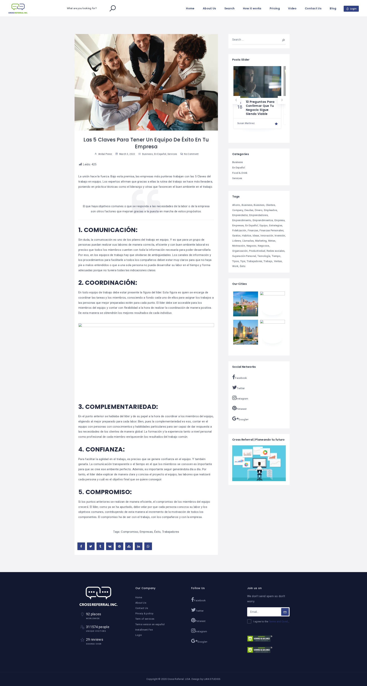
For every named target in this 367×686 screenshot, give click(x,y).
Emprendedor (240, 215)
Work (235, 266)
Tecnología (263, 256)
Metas (271, 240)
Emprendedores (258, 215)
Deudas (248, 210)
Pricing (275, 8)
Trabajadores (170, 531)
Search (229, 8)
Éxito (157, 531)
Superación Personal (244, 256)
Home (190, 8)
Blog (333, 8)
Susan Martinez (245, 123)
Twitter (241, 388)
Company (237, 210)
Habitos (246, 235)
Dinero (258, 210)
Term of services (144, 618)
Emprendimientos (263, 220)
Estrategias (275, 225)
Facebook (241, 378)
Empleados (270, 210)
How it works (252, 8)
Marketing (261, 240)
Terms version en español (150, 624)
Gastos (236, 235)
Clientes (270, 205)
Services (172, 154)
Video (292, 8)
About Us (209, 8)
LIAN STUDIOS (212, 679)
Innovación (267, 235)
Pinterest (241, 409)
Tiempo (276, 256)
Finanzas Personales (271, 230)
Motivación (238, 245)
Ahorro (236, 205)
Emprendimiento (241, 220)
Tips (242, 261)
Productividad (257, 250)
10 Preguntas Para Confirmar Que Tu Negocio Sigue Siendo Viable (259, 108)
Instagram (242, 398)
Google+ (243, 419)
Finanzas (253, 230)
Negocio (252, 245)
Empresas (146, 531)
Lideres (236, 240)
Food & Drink (240, 172)
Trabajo (268, 261)
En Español (160, 154)
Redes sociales (275, 250)
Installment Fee (144, 629)
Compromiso (129, 531)
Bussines (259, 205)
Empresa (279, 220)
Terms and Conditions (281, 621)
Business (147, 154)
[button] (236, 100)
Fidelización (239, 230)
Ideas (256, 235)
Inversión (280, 235)
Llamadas (248, 240)
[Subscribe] (285, 612)
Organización (240, 250)
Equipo (264, 225)
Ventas (278, 261)
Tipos (235, 261)
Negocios (263, 245)
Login (138, 635)
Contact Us (313, 8)
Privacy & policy (144, 613)
